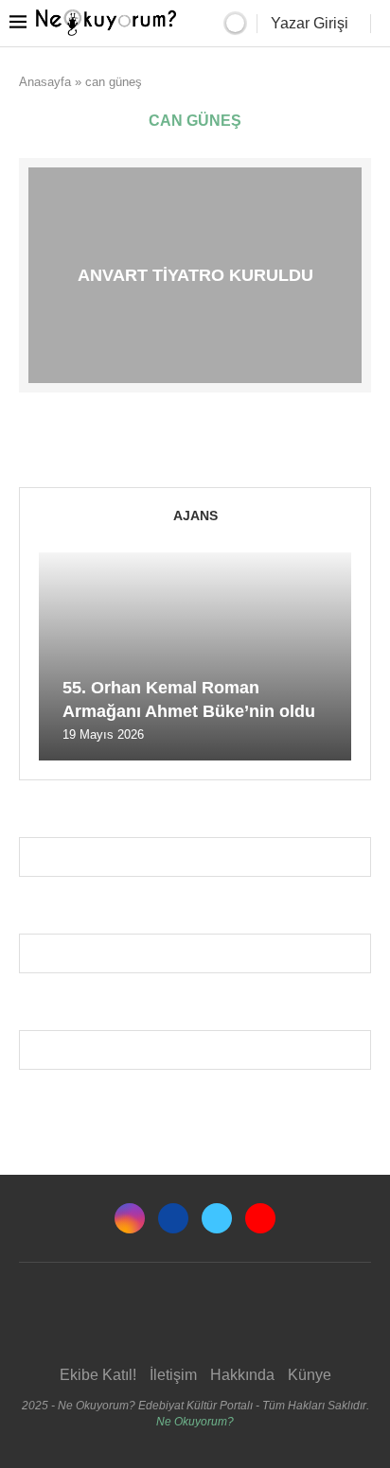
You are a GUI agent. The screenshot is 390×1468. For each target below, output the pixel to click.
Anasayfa (45, 82)
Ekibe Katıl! (98, 1375)
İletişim (173, 1375)
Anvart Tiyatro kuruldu (195, 275)
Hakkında (242, 1375)
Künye (309, 1375)
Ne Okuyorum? (195, 1421)
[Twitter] (217, 1218)
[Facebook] (173, 1218)
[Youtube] (260, 1218)
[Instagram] (130, 1218)
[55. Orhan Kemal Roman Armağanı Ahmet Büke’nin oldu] (195, 656)
